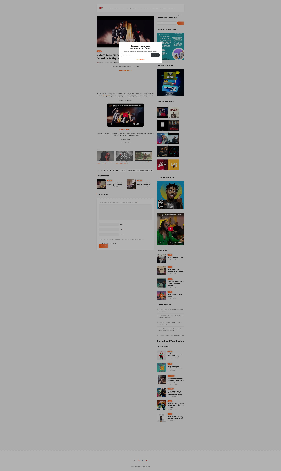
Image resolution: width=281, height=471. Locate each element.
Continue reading (140, 59)
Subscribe (155, 55)
